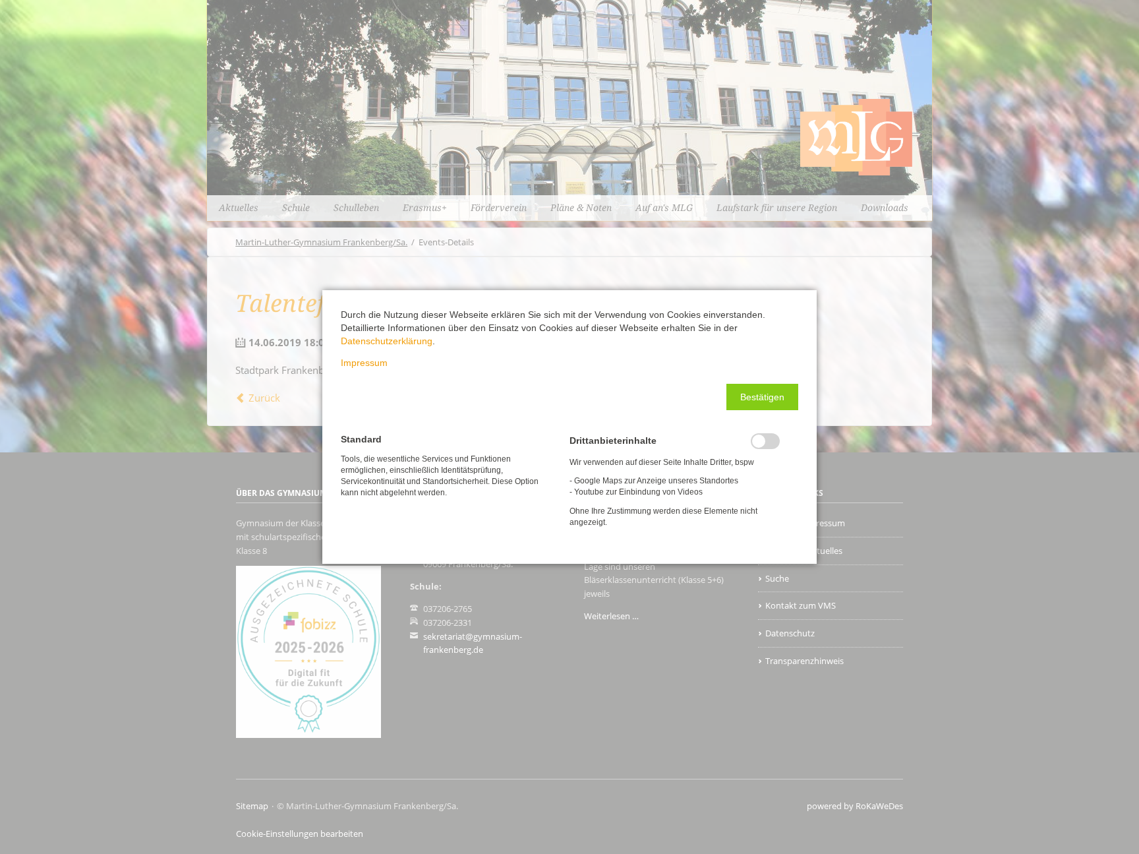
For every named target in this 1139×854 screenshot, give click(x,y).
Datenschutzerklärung (386, 341)
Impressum (364, 362)
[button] (762, 397)
